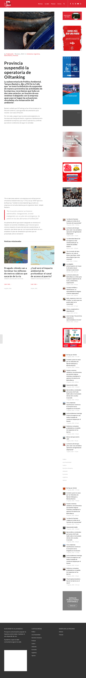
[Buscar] (64, 4)
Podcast (34, 640)
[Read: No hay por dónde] (64, 355)
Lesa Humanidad (67, 462)
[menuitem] (40, 4)
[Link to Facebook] (70, 3)
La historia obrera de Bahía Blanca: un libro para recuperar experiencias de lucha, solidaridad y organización (74, 279)
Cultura (64, 465)
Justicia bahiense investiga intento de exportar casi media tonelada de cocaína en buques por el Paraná (74, 417)
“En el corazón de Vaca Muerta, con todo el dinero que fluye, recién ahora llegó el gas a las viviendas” (73, 255)
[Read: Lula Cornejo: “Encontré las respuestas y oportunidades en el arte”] (64, 316)
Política (64, 459)
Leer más (7, 284)
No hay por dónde (71, 355)
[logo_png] (8, 4)
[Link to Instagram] (75, 3)
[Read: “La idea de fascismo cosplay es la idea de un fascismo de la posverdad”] (64, 219)
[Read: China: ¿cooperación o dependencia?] (64, 309)
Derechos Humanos (68, 468)
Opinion (65, 480)
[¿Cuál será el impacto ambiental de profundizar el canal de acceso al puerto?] (42, 255)
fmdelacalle (9, 54)
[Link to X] (73, 3)
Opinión (34, 655)
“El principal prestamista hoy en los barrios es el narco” (73, 581)
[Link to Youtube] (78, 3)
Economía (65, 474)
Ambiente (30, 54)
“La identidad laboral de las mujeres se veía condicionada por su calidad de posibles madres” (73, 242)
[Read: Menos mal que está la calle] (64, 437)
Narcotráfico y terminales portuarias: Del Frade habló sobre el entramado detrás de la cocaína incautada (73, 394)
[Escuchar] (72, 19)
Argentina (37, 54)
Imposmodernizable (72, 385)
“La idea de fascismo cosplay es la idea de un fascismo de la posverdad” (73, 221)
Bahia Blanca (8, 55)
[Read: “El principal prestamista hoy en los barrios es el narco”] (64, 579)
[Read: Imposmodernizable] (64, 385)
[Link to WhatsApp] (80, 3)
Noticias (15, 55)
